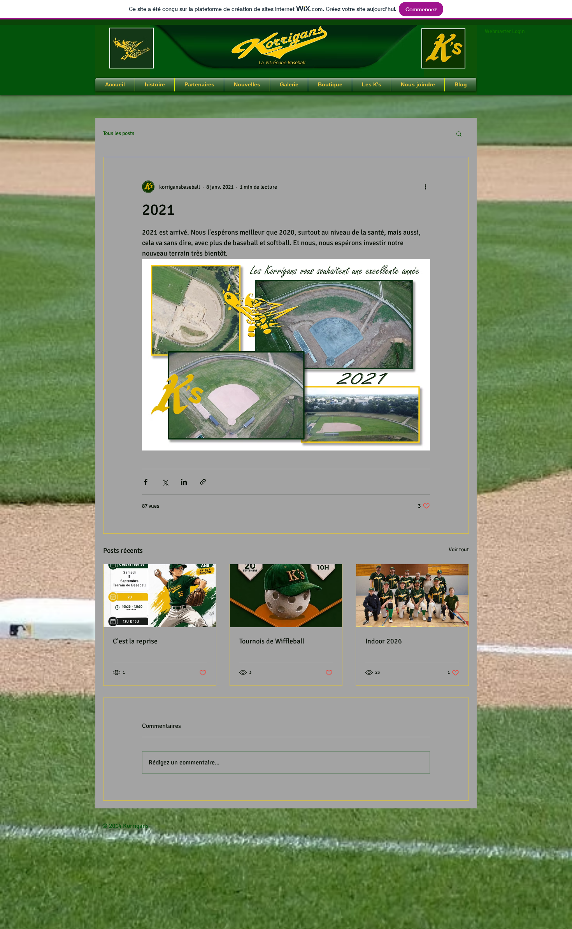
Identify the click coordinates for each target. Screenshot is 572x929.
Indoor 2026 (383, 641)
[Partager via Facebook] (145, 482)
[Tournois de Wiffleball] (286, 595)
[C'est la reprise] (160, 595)
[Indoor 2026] (412, 595)
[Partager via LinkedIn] (184, 482)
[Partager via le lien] (203, 482)
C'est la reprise (135, 641)
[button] (459, 133)
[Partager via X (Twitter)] (164, 482)
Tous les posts (118, 133)
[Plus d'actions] (425, 186)
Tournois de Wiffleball (271, 641)
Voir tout (459, 549)
